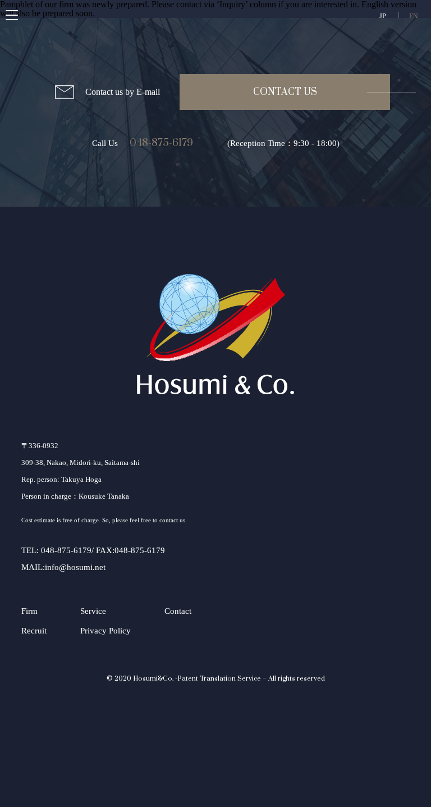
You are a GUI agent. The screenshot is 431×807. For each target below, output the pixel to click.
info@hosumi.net (75, 567)
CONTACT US (285, 92)
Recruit (34, 630)
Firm (29, 611)
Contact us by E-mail (122, 92)
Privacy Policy (105, 630)
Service (93, 611)
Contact (177, 611)
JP (382, 16)
